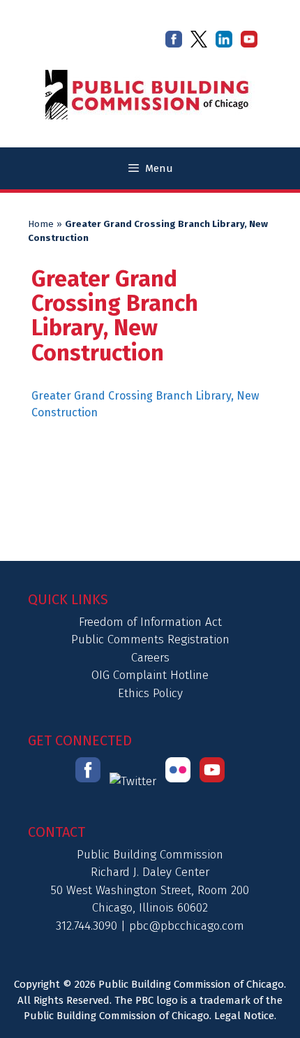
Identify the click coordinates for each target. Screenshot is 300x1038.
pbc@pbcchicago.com (186, 926)
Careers (150, 657)
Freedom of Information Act (150, 622)
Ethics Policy (150, 693)
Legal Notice (244, 1015)
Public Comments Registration (150, 639)
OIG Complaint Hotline (150, 675)
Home (41, 224)
